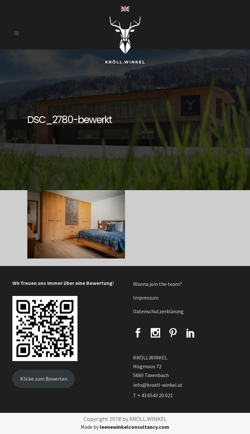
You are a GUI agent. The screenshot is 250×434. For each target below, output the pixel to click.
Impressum (146, 297)
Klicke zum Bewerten (43, 378)
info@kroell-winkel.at (158, 385)
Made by (125, 427)
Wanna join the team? (157, 284)
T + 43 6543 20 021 (153, 395)
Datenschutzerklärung (158, 311)
